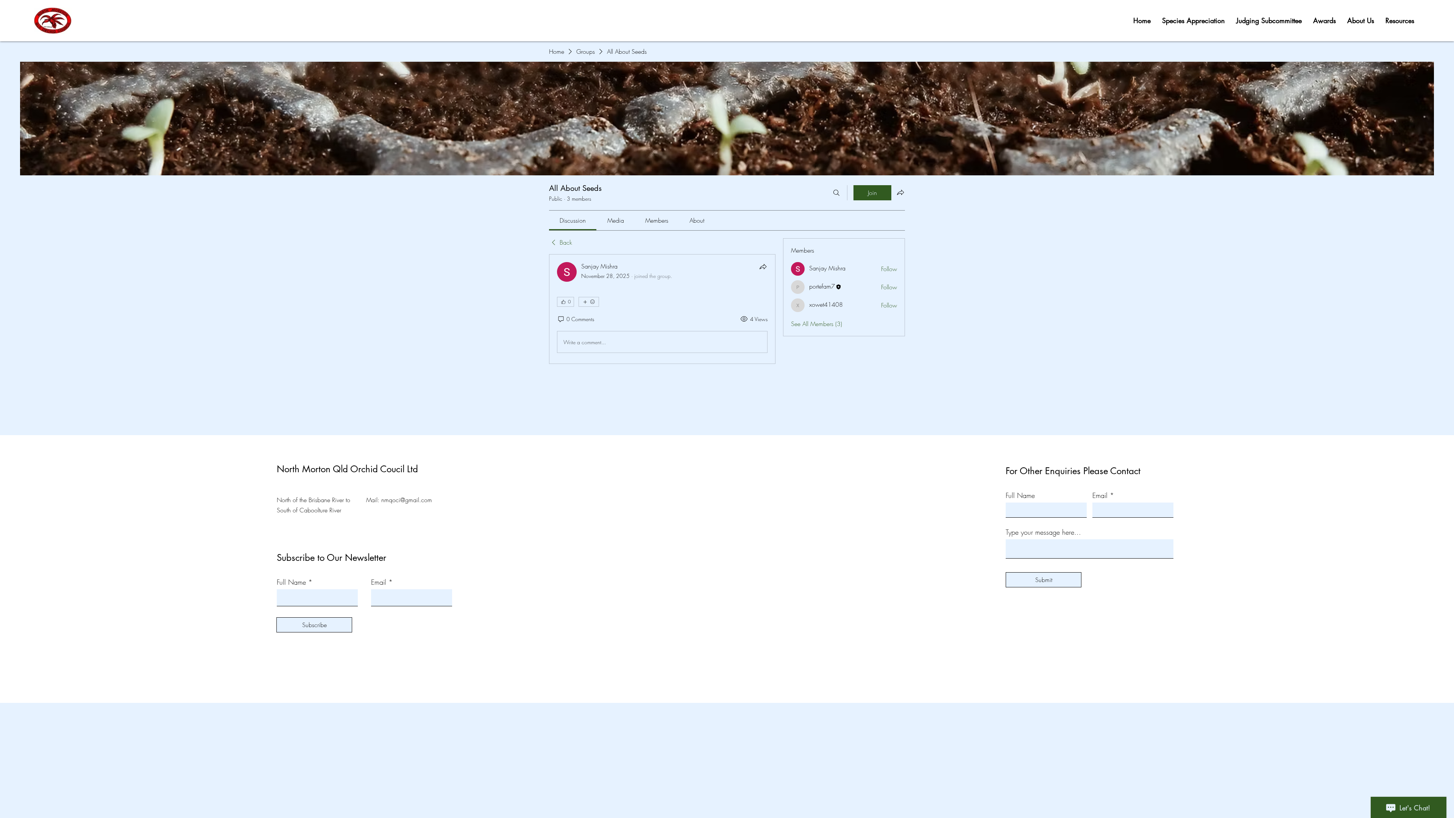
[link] (573, 220)
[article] (662, 309)
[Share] (763, 266)
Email (378, 582)
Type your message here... (1043, 532)
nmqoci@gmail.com (406, 500)
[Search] (836, 192)
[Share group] (900, 192)
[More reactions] (589, 302)
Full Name (291, 582)
